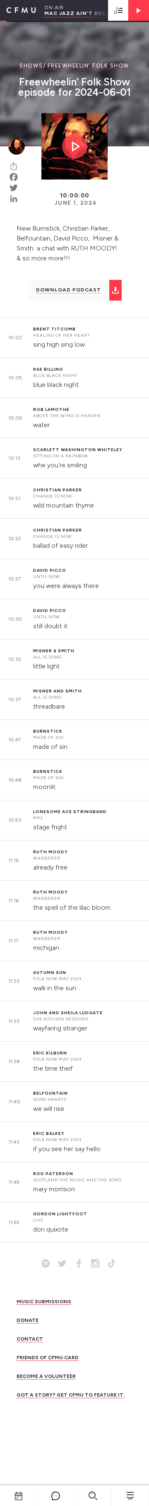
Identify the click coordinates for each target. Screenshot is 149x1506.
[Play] (138, 10)
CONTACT (30, 1339)
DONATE (27, 1320)
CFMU (18, 10)
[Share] (16, 166)
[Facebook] (16, 177)
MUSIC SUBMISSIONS (44, 1301)
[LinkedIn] (16, 198)
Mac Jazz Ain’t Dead (77, 13)
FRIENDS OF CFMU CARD (48, 1357)
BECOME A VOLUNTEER (46, 1376)
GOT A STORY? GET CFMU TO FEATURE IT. (71, 1395)
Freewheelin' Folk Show (89, 66)
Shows (31, 66)
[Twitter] (16, 187)
